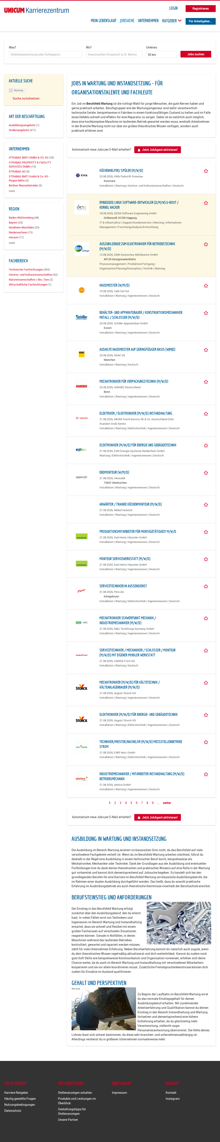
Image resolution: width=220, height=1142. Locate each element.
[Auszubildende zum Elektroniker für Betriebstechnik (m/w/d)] (81, 248)
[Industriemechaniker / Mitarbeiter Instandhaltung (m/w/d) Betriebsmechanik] (81, 778)
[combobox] (45, 54)
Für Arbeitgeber (199, 21)
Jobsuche (127, 20)
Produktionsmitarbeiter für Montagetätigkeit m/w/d (137, 531)
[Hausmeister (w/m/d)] (81, 290)
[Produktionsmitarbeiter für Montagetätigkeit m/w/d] (81, 536)
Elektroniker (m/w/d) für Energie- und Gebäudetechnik (138, 714)
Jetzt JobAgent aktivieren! (160, 150)
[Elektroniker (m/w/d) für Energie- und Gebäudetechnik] (81, 719)
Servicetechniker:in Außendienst (123, 586)
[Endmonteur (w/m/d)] (81, 477)
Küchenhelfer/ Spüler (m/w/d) (121, 170)
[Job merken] (207, 170)
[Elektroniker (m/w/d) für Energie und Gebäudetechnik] (81, 449)
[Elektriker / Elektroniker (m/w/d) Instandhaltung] (81, 418)
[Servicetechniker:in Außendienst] (81, 590)
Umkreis (151, 47)
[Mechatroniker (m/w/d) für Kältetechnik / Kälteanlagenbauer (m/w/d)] (81, 687)
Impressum (119, 1093)
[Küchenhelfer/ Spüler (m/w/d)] (81, 175)
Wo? (89, 47)
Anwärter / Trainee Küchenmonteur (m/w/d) (130, 504)
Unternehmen (148, 20)
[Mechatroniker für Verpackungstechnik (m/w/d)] (81, 386)
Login (173, 8)
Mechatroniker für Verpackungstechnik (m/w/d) (133, 381)
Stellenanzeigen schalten (75, 1093)
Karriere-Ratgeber (16, 1093)
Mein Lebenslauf (103, 20)
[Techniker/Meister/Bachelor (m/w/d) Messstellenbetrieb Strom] (81, 746)
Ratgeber (170, 20)
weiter (167, 803)
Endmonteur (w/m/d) (114, 472)
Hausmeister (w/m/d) (114, 285)
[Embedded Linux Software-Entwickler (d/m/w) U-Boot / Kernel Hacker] (81, 207)
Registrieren (200, 8)
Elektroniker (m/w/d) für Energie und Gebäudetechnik (137, 445)
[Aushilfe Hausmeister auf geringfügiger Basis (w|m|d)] (81, 354)
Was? (12, 47)
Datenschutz (12, 1111)
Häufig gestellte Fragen (20, 1099)
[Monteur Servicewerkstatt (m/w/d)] (81, 563)
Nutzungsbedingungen (19, 1105)
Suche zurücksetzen (26, 98)
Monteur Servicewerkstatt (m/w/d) (124, 558)
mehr (12, 191)
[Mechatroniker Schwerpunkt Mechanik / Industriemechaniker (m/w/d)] (81, 622)
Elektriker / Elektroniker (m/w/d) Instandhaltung (135, 413)
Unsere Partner (68, 1120)
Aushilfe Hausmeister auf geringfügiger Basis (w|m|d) (137, 349)
